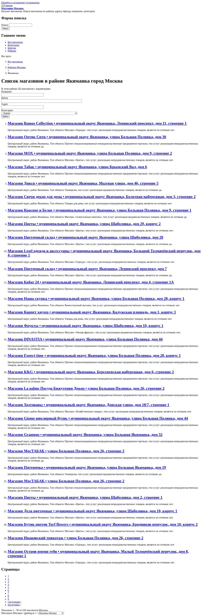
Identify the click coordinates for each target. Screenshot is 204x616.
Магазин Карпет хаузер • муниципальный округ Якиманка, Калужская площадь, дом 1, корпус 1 (92, 312)
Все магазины (15, 42)
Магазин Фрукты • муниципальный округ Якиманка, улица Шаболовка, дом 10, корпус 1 (85, 326)
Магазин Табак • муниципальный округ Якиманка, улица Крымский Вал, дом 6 (77, 167)
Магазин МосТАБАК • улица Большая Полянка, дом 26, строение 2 (66, 451)
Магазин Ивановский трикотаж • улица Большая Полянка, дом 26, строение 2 (75, 538)
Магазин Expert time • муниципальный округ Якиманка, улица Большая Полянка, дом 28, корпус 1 (94, 355)
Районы (12, 50)
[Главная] (6, 5)
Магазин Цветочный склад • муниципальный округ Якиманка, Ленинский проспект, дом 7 (87, 269)
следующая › (14, 602)
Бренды (12, 48)
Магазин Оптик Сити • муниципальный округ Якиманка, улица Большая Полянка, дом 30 (87, 137)
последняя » (14, 604)
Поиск (5, 25)
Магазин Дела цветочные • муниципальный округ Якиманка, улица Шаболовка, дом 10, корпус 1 (92, 511)
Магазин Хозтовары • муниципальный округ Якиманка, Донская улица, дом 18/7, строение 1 (88, 405)
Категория (7, 110)
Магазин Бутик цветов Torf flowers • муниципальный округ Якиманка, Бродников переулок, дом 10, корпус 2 (103, 524)
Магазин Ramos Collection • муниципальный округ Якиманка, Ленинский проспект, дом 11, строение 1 (97, 123)
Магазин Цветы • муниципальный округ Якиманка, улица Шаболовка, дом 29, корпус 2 (84, 224)
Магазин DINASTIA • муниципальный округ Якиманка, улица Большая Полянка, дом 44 (85, 339)
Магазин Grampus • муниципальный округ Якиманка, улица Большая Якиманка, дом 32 (85, 434)
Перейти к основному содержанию (20, 2)
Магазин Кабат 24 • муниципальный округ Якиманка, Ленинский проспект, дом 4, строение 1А (91, 282)
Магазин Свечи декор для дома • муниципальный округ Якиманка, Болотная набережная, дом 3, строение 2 (102, 197)
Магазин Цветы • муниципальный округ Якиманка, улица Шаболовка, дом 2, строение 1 (85, 497)
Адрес (4, 104)
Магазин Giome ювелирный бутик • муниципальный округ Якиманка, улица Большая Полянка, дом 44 (98, 418)
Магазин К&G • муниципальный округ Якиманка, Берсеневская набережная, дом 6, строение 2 (91, 372)
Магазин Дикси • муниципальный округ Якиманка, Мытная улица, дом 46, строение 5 (83, 183)
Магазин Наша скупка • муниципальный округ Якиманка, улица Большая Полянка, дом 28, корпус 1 (96, 298)
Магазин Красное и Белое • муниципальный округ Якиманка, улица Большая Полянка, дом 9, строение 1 (99, 210)
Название (6, 91)
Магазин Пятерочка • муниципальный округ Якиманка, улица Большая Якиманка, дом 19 (87, 467)
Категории (13, 45)
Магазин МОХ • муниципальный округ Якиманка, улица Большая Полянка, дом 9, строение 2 (90, 153)
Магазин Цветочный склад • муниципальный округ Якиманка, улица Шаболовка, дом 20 (85, 237)
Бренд (4, 97)
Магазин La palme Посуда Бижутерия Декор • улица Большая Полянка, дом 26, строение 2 (86, 388)
